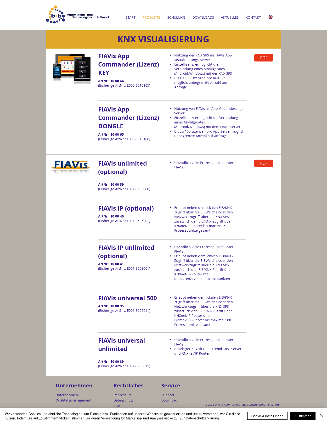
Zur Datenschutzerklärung (199, 418)
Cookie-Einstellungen (267, 415)
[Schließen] (321, 416)
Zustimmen (302, 415)
